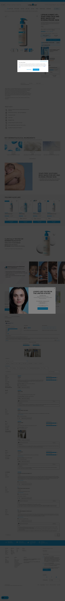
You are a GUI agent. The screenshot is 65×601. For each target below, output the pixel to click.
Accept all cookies (36, 69)
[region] (32, 66)
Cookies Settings (29, 69)
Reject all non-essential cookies (44, 61)
